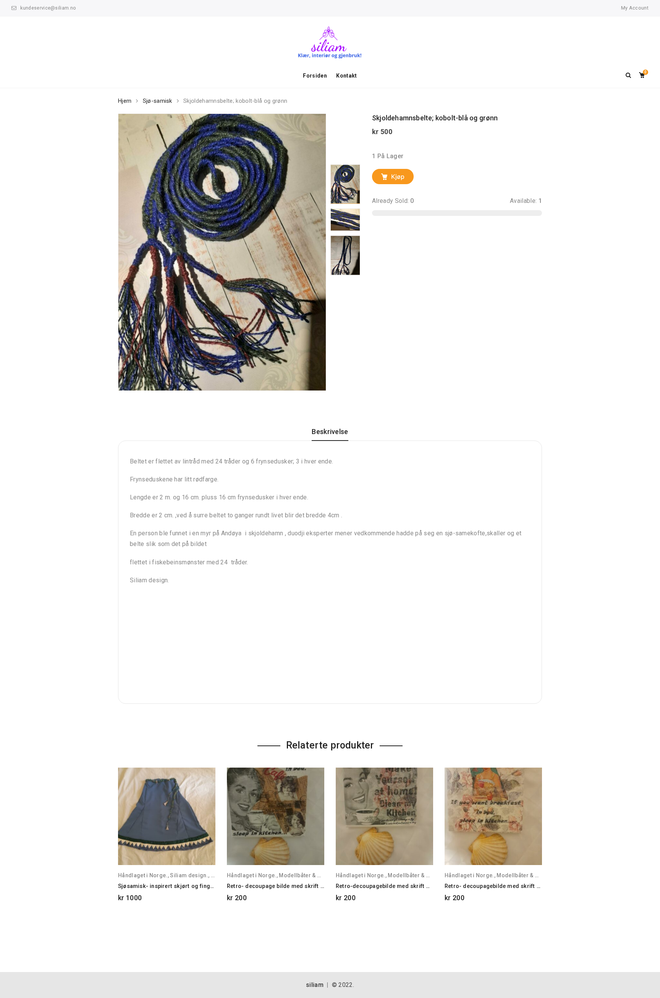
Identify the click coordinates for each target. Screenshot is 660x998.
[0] (642, 75)
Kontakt (346, 76)
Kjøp (397, 176)
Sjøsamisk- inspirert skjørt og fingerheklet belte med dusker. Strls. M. (211, 886)
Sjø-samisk (157, 100)
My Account (635, 8)
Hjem (124, 100)
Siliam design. (189, 875)
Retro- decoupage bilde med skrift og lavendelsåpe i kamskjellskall (316, 886)
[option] (222, 252)
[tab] (330, 434)
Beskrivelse (330, 432)
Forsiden (315, 76)
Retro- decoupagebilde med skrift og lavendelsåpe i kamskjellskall (534, 886)
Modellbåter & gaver (305, 875)
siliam (315, 984)
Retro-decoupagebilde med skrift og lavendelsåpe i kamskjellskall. (425, 886)
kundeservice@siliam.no (48, 8)
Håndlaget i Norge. (143, 875)
